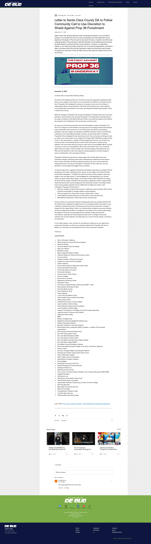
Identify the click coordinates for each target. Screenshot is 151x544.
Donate (78, 532)
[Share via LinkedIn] (63, 415)
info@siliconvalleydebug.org (75, 515)
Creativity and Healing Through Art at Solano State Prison (108, 448)
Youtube (114, 528)
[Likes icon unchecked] (59, 488)
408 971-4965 (9, 529)
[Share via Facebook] (55, 415)
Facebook (96, 528)
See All (119, 429)
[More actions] (112, 15)
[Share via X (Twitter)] (59, 415)
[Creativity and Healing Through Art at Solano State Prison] (109, 438)
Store (114, 530)
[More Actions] (112, 481)
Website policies (117, 532)
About (77, 530)
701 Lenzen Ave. (9, 531)
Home (77, 528)
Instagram (96, 530)
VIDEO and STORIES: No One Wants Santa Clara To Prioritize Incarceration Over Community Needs (57, 448)
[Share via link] (67, 415)
